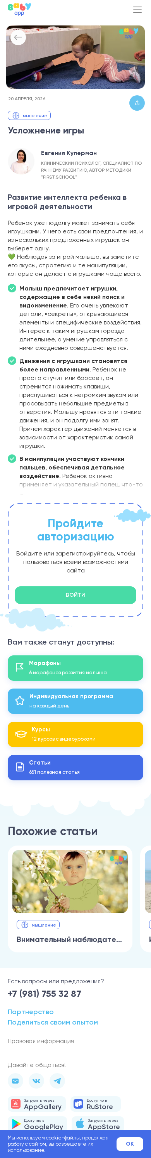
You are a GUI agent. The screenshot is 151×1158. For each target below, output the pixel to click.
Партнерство (31, 1012)
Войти (75, 595)
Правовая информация (41, 1041)
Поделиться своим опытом (53, 1022)
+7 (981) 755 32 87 (44, 993)
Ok (130, 1144)
